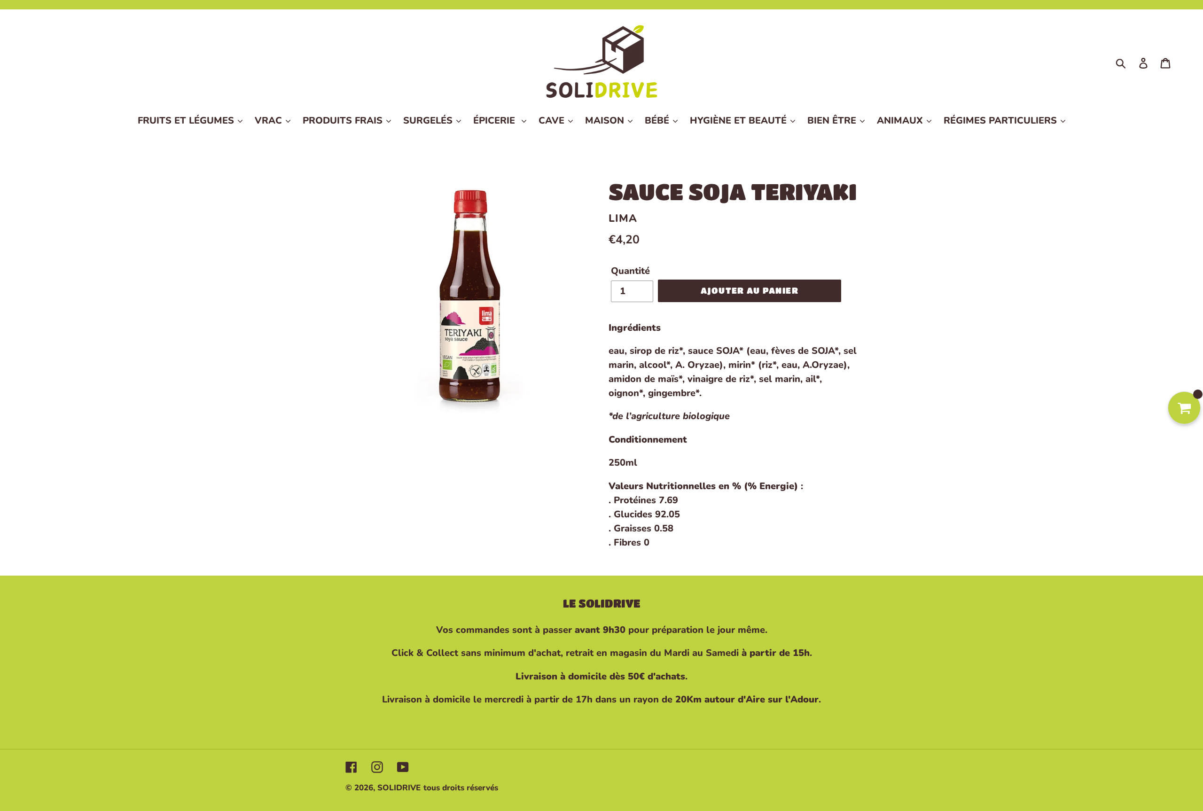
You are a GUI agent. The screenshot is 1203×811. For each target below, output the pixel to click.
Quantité (630, 271)
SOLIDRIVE (399, 787)
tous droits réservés (460, 787)
